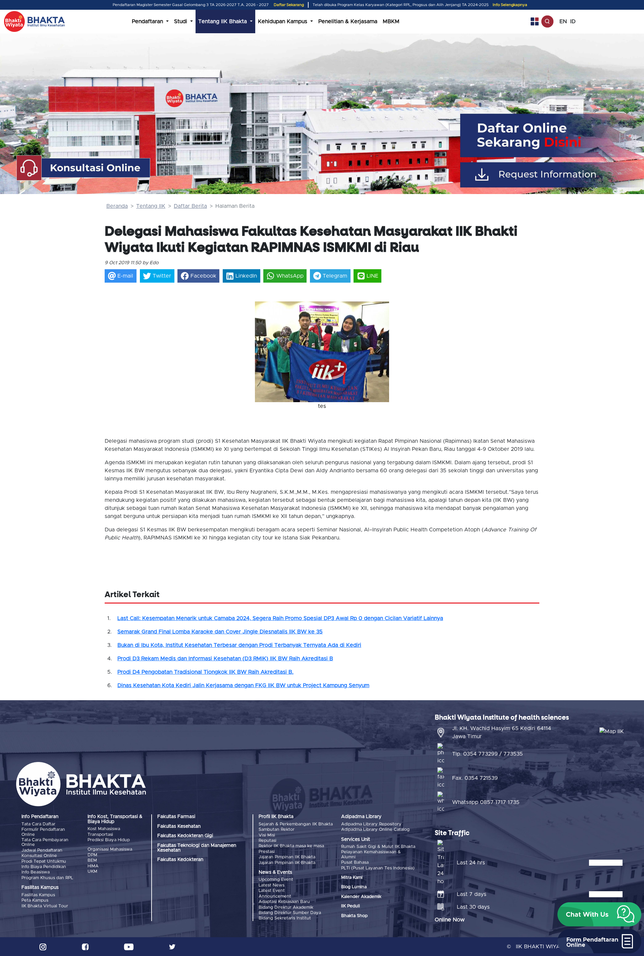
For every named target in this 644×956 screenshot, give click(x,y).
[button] (265, 348)
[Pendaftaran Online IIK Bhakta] (554, 135)
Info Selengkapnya (510, 5)
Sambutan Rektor (276, 829)
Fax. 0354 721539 (475, 778)
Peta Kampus (34, 900)
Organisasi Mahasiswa (110, 849)
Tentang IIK (150, 206)
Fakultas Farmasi (176, 816)
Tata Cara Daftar (38, 824)
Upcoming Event (276, 879)
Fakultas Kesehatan (179, 826)
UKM (92, 871)
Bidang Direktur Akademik (286, 907)
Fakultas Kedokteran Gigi (185, 835)
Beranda (117, 206)
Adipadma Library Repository (371, 824)
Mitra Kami (352, 877)
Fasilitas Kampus (38, 895)
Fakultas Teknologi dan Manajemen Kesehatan (196, 848)
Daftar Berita (190, 206)
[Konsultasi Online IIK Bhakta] (83, 168)
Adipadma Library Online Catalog (375, 829)
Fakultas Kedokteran (180, 859)
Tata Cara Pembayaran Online (44, 842)
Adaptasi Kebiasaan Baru (284, 902)
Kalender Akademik (361, 897)
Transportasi (100, 834)
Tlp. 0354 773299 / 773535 (487, 754)
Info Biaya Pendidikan (43, 867)
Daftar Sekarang (289, 5)
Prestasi (267, 852)
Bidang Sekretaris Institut (285, 918)
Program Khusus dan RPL (47, 878)
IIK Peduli (350, 906)
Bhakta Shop (354, 916)
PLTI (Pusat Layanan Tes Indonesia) (378, 868)
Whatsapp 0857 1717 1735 (486, 802)
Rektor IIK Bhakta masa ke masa (291, 846)
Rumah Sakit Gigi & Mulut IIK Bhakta (378, 847)
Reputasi (267, 841)
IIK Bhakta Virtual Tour (44, 906)
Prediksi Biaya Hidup (109, 840)
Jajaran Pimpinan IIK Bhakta (287, 857)
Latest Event (272, 891)
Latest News (271, 885)
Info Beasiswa (35, 872)
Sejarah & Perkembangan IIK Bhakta (296, 824)
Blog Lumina (354, 887)
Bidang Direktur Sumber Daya (290, 913)
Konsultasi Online (39, 856)
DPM (92, 855)
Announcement (275, 896)
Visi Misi (267, 835)
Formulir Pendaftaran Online (43, 831)
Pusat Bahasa (355, 862)
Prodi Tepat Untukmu (43, 861)
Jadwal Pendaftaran (41, 850)
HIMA (93, 866)
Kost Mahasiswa (104, 829)
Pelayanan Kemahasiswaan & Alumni (371, 854)
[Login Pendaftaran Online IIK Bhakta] (554, 174)
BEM (92, 860)
